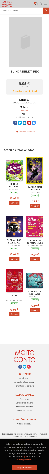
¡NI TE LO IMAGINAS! (14, 185)
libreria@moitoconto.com (24, 382)
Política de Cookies (24, 411)
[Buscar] (46, 11)
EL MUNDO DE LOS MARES (34, 292)
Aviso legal (24, 399)
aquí (24, 456)
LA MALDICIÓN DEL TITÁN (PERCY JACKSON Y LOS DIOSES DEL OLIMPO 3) (35, 188)
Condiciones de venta (24, 403)
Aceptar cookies (24, 467)
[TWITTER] (24, 367)
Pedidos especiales (24, 424)
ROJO (14, 295)
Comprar (14, 203)
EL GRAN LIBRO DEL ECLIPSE (14, 241)
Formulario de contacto (24, 386)
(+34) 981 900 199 (24, 378)
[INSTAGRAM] (29, 367)
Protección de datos (24, 407)
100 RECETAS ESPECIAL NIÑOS (35, 241)
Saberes (24, 110)
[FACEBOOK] (20, 367)
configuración (24, 459)
